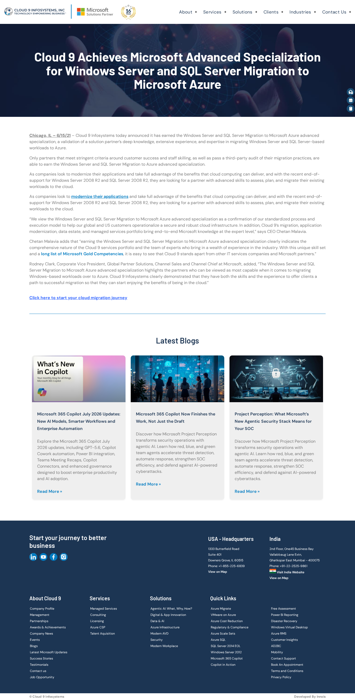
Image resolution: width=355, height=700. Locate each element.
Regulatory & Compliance (229, 627)
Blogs (34, 646)
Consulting (98, 615)
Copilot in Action (223, 665)
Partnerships (39, 621)
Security (156, 640)
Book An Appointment (287, 665)
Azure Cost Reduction (227, 621)
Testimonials (39, 665)
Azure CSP (97, 627)
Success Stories (41, 658)
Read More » (49, 491)
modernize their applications (99, 196)
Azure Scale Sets (223, 633)
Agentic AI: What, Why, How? (171, 609)
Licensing (97, 621)
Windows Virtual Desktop (289, 627)
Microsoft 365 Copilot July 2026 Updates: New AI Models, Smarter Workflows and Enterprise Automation (78, 421)
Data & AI (157, 621)
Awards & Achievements (48, 627)
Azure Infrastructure (165, 627)
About (185, 12)
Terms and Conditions (287, 671)
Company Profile (42, 609)
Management (39, 615)
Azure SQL (218, 640)
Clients (271, 12)
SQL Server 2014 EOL (225, 646)
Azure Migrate (221, 609)
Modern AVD (159, 633)
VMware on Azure (223, 615)
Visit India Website (290, 572)
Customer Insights (284, 640)
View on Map (217, 572)
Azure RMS (278, 633)
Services (212, 12)
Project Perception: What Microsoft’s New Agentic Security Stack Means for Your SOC (273, 421)
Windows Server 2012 (226, 652)
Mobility (277, 652)
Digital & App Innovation (168, 615)
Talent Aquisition (102, 633)
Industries (300, 12)
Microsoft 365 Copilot (227, 658)
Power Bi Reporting (284, 615)
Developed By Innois (310, 697)
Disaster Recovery (284, 621)
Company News (41, 633)
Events (35, 640)
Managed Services (103, 609)
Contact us (38, 671)
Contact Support (283, 658)
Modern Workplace (164, 646)
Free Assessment (283, 609)
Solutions (243, 12)
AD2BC (276, 646)
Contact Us (334, 12)
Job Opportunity (42, 677)
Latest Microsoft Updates (48, 652)
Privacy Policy (281, 677)
